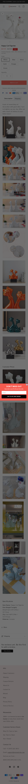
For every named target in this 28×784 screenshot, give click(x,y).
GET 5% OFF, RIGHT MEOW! (14, 396)
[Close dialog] (27, 384)
